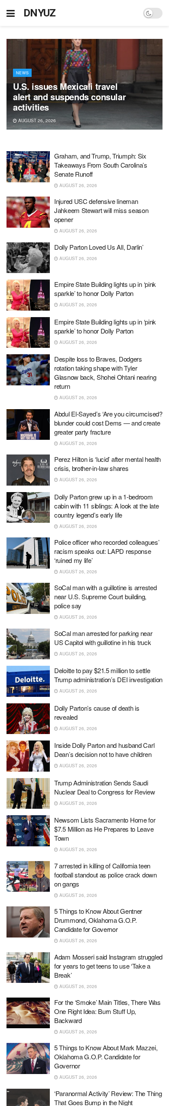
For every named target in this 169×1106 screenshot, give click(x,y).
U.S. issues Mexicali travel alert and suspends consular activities (69, 96)
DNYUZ (39, 13)
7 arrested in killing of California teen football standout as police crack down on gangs (105, 874)
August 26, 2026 (36, 121)
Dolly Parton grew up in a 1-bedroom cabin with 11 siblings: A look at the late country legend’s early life (106, 505)
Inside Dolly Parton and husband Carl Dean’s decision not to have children (104, 750)
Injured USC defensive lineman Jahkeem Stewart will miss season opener (101, 210)
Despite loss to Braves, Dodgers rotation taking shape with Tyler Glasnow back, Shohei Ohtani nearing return (105, 372)
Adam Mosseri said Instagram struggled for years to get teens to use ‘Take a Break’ (108, 965)
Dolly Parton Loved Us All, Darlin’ (98, 246)
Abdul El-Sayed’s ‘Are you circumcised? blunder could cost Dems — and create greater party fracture (108, 422)
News (22, 73)
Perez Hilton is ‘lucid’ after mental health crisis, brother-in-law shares (107, 463)
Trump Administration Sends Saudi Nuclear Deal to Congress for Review (104, 787)
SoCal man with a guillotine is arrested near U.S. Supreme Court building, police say (105, 596)
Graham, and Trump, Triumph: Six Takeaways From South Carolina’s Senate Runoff (100, 164)
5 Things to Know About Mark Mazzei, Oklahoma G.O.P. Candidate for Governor (106, 1056)
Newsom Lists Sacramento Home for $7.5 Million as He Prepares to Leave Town (104, 828)
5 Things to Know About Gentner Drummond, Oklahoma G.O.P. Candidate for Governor (98, 920)
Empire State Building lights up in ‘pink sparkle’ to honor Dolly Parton (105, 289)
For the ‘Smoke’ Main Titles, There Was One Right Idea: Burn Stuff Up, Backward (107, 1011)
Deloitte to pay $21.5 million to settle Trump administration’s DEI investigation (108, 675)
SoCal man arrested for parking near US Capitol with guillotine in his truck (103, 638)
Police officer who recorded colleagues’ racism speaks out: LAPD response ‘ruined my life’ (106, 551)
